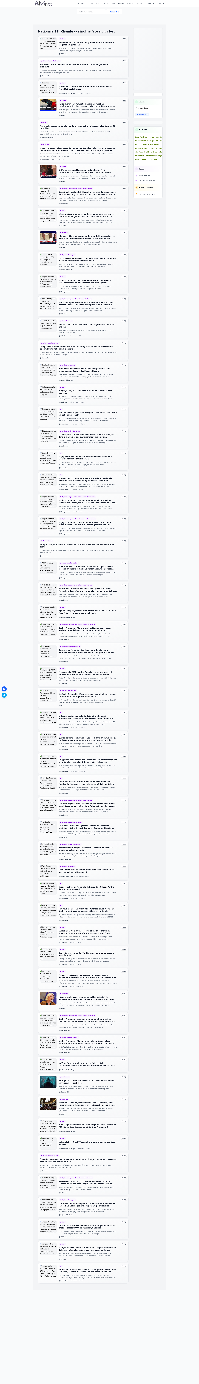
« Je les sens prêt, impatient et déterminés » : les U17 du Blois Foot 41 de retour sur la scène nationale (87, 611)
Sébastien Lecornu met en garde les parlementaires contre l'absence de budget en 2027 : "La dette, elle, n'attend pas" (86, 215)
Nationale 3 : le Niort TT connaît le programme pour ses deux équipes (87, 1143)
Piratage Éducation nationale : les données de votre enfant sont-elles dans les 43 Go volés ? (77, 127)
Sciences (121, 3)
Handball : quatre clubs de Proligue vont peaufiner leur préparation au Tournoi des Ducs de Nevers (84, 369)
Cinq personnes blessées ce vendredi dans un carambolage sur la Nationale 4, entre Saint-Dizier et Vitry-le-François (88, 760)
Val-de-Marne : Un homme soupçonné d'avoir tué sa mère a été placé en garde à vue (86, 43)
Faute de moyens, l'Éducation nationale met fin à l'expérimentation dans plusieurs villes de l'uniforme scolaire (87, 105)
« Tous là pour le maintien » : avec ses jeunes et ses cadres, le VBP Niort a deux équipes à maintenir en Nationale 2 (87, 1125)
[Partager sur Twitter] (4, 695)
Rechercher (114, 12)
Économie (140, 3)
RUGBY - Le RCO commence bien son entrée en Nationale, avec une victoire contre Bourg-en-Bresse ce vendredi (85, 479)
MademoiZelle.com (47, 137)
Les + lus (90, 3)
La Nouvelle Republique (67, 93)
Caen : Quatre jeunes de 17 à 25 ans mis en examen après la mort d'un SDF (86, 954)
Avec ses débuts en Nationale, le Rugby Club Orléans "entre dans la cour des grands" (86, 888)
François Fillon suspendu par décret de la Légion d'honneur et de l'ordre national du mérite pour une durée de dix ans (87, 1248)
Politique (130, 3)
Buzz (98, 3)
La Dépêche (64, 204)
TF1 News (63, 226)
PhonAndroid (64, 1092)
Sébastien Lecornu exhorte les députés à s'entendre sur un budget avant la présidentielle (75, 65)
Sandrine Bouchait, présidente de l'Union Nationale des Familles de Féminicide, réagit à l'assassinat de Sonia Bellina (86, 782)
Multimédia (65, 1077)
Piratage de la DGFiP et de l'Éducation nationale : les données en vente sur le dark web (87, 1081)
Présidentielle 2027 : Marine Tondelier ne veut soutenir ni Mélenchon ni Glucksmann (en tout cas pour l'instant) (85, 673)
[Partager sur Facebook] (4, 688)
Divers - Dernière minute (50, 343)
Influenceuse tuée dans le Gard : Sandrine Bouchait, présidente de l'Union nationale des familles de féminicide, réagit (86, 718)
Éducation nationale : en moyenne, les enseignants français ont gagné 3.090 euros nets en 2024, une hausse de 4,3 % (78, 1160)
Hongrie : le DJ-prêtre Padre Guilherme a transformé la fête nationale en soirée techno (77, 545)
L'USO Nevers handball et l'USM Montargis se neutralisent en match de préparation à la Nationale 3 (87, 259)
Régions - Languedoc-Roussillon (72, 822)
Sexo (113, 3)
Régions (149, 3)
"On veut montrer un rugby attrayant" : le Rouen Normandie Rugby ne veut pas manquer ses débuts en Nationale (87, 910)
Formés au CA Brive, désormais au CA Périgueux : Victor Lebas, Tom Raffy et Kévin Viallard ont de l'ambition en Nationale (87, 1270)
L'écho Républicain (66, 859)
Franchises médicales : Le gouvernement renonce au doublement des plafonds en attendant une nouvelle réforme (87, 976)
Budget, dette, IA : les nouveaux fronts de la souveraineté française (85, 391)
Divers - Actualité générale (51, 61)
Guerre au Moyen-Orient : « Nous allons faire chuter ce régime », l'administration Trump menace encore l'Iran (84, 932)
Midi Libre (63, 314)
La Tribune (63, 402)
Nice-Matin (45, 159)
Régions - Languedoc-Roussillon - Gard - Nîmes (76, 299)
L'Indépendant (65, 292)
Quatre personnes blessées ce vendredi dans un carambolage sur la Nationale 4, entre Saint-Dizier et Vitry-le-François (87, 739)
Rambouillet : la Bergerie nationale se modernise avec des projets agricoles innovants (86, 848)
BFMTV (62, 115)
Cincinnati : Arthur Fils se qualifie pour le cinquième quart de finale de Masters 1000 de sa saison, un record (87, 1226)
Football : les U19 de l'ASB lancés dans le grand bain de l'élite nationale (87, 325)
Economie (65, 993)
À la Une (81, 3)
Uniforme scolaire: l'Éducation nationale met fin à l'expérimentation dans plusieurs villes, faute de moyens (85, 171)
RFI (61, 706)
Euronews (45, 556)
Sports (160, 3)
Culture (105, 3)
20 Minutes (63, 54)
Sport (63, 277)
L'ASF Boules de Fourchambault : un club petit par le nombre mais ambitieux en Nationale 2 (87, 870)
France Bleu (64, 424)
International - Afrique (69, 690)
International (47, 541)
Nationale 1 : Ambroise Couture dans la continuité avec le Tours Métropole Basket (85, 87)
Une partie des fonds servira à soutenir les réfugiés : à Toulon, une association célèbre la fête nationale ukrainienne (76, 347)
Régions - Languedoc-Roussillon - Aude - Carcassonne (78, 497)
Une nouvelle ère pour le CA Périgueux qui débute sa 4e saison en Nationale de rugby (88, 413)
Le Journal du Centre (66, 270)
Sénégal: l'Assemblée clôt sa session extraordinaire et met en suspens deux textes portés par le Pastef (87, 695)
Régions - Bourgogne (68, 255)
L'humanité (45, 76)
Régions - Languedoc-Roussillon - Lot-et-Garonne (77, 188)
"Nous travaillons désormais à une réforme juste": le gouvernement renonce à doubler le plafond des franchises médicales (86, 999)
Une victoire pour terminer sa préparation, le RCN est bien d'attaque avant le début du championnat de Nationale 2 (86, 303)
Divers (45, 122)
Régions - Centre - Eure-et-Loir (71, 844)
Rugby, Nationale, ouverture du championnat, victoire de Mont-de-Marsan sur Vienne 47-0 (85, 457)
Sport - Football (66, 321)
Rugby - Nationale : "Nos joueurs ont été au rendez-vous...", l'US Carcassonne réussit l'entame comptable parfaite (86, 281)
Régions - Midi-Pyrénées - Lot (71, 431)
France (64, 100)
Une (63, 39)
